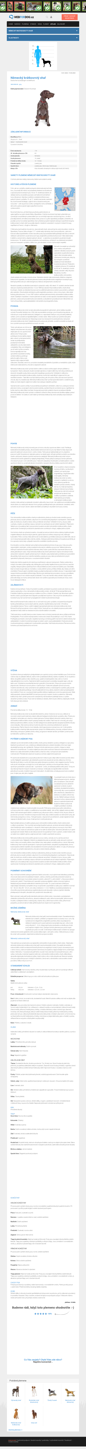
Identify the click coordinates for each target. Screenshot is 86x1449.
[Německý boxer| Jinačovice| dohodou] (56, 6)
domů (11, 24)
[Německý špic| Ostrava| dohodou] (19, 6)
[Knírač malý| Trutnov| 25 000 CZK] (10, 6)
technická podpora (23, 1440)
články (46, 24)
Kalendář (61, 24)
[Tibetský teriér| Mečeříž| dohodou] (46, 6)
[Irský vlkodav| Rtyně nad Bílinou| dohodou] (34, 6)
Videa (40, 24)
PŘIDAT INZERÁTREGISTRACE (70, 17)
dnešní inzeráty (36, 1440)
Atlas (53, 24)
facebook (68, 1440)
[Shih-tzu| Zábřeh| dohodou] (67, 6)
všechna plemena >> (15, 1430)
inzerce (17, 24)
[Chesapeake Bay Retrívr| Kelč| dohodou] (76, 6)
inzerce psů (12, 1440)
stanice (33, 24)
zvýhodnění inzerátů (56, 1440)
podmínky (45, 1440)
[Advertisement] (43, 422)
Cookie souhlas (13, 1442)
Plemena (25, 24)
